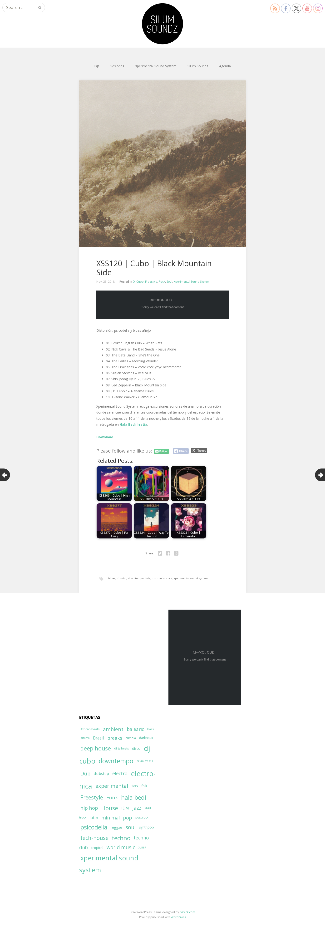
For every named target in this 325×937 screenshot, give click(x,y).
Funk (112, 797)
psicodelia (158, 578)
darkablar (146, 737)
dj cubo (121, 578)
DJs (96, 66)
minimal (110, 817)
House (109, 808)
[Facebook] (168, 553)
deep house (95, 748)
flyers (135, 785)
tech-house (94, 838)
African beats (90, 729)
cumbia (131, 738)
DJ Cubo (138, 282)
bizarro (85, 738)
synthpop (146, 827)
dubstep (101, 773)
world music (121, 847)
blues (111, 578)
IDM (125, 808)
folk (147, 578)
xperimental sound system (191, 578)
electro (120, 773)
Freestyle (151, 282)
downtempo (136, 578)
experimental (111, 785)
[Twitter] (159, 553)
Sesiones (117, 66)
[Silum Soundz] (162, 24)
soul (130, 827)
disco (136, 748)
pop (127, 817)
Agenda (225, 66)
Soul (169, 282)
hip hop (89, 808)
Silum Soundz (197, 66)
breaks (114, 738)
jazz (136, 807)
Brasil (98, 738)
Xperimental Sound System (156, 66)
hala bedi (133, 797)
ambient (113, 729)
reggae (116, 827)
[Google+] (176, 553)
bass (150, 729)
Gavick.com (187, 912)
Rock (162, 282)
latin (93, 817)
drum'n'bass (145, 761)
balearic (135, 729)
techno (121, 838)
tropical (97, 847)
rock (169, 578)
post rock (141, 817)
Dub (85, 773)
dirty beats (121, 748)
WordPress (178, 917)
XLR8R (142, 847)
